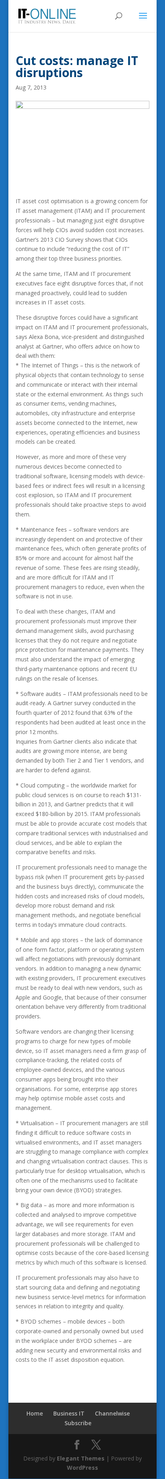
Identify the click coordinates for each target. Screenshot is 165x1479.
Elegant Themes (81, 1458)
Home (34, 1413)
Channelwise (112, 1413)
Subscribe (77, 1423)
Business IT (69, 1413)
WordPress (82, 1467)
